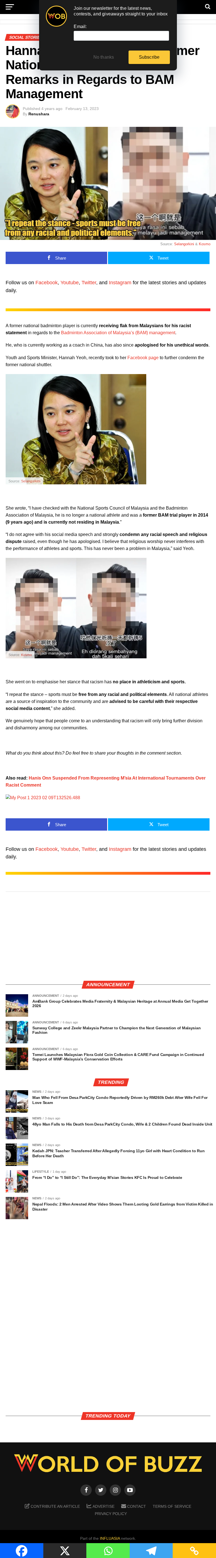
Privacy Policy (111, 1513)
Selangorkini (184, 244)
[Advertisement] (108, 937)
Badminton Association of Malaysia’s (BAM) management (118, 332)
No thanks (103, 57)
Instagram (120, 282)
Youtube (69, 282)
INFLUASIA (110, 1538)
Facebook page (143, 357)
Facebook (46, 282)
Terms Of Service (172, 1506)
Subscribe (149, 57)
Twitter (89, 282)
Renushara (38, 114)
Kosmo (204, 244)
